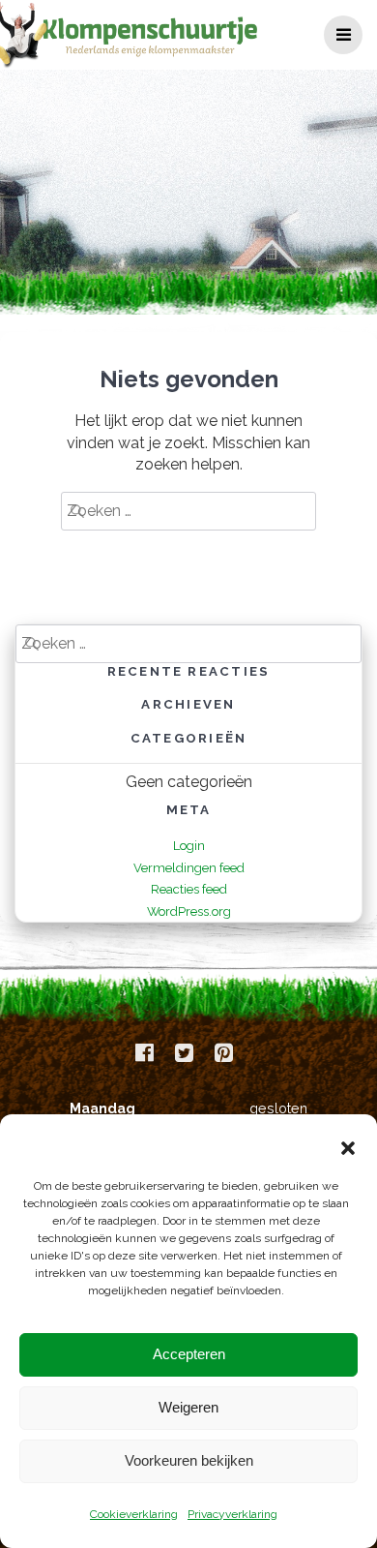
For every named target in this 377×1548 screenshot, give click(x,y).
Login (189, 845)
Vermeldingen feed (189, 868)
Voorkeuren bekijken (189, 1460)
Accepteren (189, 1354)
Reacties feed (189, 889)
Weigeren (188, 1407)
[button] (348, 1148)
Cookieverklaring (134, 1514)
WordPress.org (189, 911)
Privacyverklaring (232, 1514)
